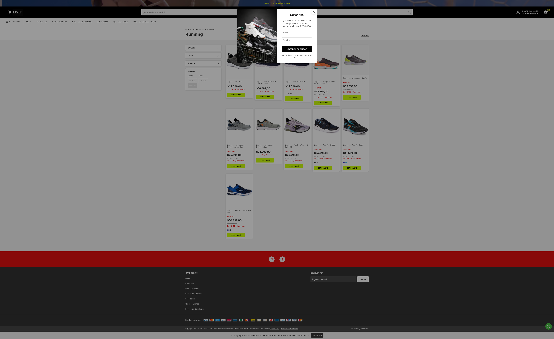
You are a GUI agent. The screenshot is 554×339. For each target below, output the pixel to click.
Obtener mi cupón (297, 48)
